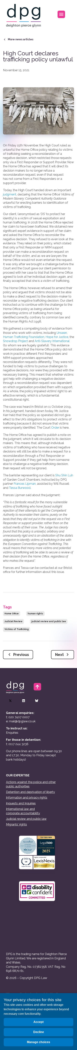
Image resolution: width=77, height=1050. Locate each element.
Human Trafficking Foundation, (24, 337)
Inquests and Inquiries (21, 803)
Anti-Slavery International (52, 341)
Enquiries (12, 732)
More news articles (20, 39)
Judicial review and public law (26, 819)
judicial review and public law (48, 621)
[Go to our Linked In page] (23, 700)
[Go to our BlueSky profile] (36, 700)
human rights (35, 613)
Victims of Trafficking (16, 629)
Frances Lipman (25, 483)
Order (55, 427)
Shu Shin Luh (64, 475)
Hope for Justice (57, 337)
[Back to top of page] (37, 686)
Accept (38, 1022)
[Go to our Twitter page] (10, 700)
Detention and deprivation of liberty (30, 792)
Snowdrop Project (15, 341)
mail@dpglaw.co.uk (22, 721)
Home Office (11, 613)
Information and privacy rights (26, 797)
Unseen (62, 333)
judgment (9, 194)
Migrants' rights (16, 824)
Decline (38, 1032)
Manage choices (38, 1042)
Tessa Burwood (19, 488)
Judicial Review (13, 621)
